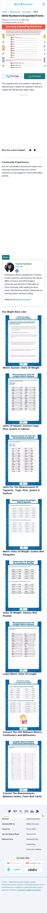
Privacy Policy (31, 829)
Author (6, 257)
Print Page (14, 76)
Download (36, 76)
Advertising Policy (32, 839)
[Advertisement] (23, 119)
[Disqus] (23, 212)
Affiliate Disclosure (32, 824)
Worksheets (15, 12)
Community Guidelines (33, 849)
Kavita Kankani (23, 264)
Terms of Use (31, 834)
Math (36, 12)
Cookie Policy (31, 844)
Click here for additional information (29, 890)
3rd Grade (26, 12)
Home (4, 12)
